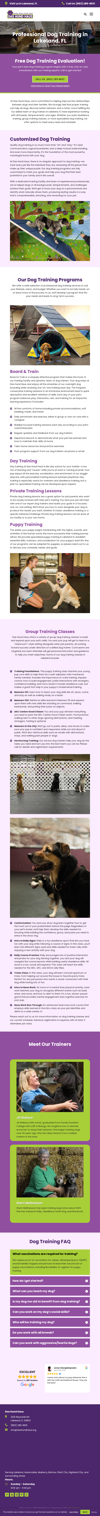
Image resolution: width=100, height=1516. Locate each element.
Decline (94, 1512)
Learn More (73, 1512)
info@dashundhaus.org (23, 1429)
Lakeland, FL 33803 (21, 1420)
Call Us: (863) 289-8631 (80, 3)
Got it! (85, 1512)
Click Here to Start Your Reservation (50, 85)
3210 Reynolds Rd (20, 1416)
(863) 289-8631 (19, 1425)
